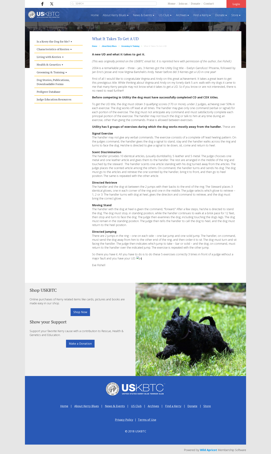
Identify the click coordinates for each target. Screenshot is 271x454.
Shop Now (80, 312)
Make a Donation (80, 343)
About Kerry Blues (109, 46)
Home (171, 3)
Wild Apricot (208, 450)
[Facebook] (42, 4)
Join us (183, 3)
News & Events (115, 406)
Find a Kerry (173, 406)
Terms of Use (147, 420)
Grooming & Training (130, 46)
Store (207, 406)
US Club (136, 406)
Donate (195, 3)
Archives (153, 406)
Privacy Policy (124, 420)
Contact (209, 3)
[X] (52, 4)
